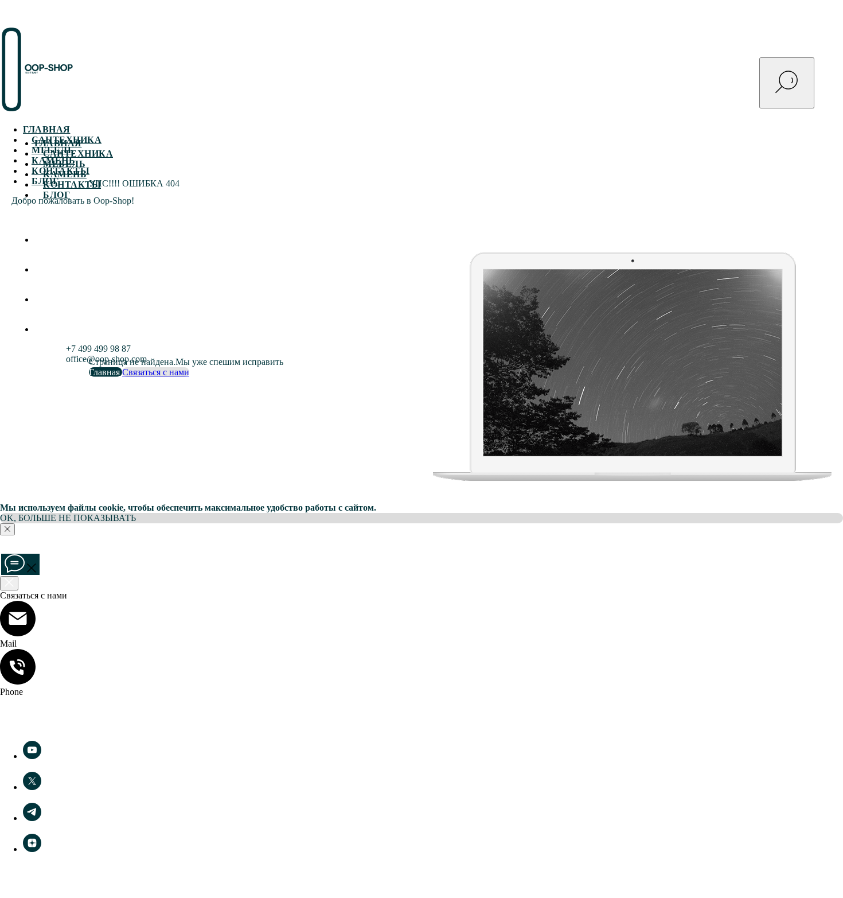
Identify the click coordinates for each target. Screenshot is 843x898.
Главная (58, 143)
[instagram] (43, 269)
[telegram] (43, 329)
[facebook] (43, 239)
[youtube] (43, 299)
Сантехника (78, 153)
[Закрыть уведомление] (7, 529)
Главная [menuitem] (47, 129)
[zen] (32, 849)
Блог (56, 195)
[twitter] (32, 787)
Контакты (72, 184)
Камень (65, 174)
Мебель (64, 164)
